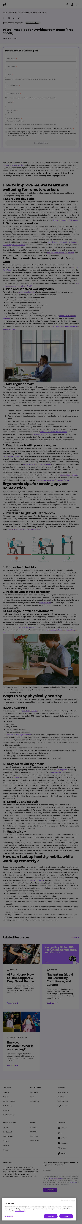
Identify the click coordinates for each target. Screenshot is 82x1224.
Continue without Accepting (68, 1200)
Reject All (50, 1216)
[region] (39, 1209)
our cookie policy (20, 1211)
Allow (66, 1216)
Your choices (9, 1216)
